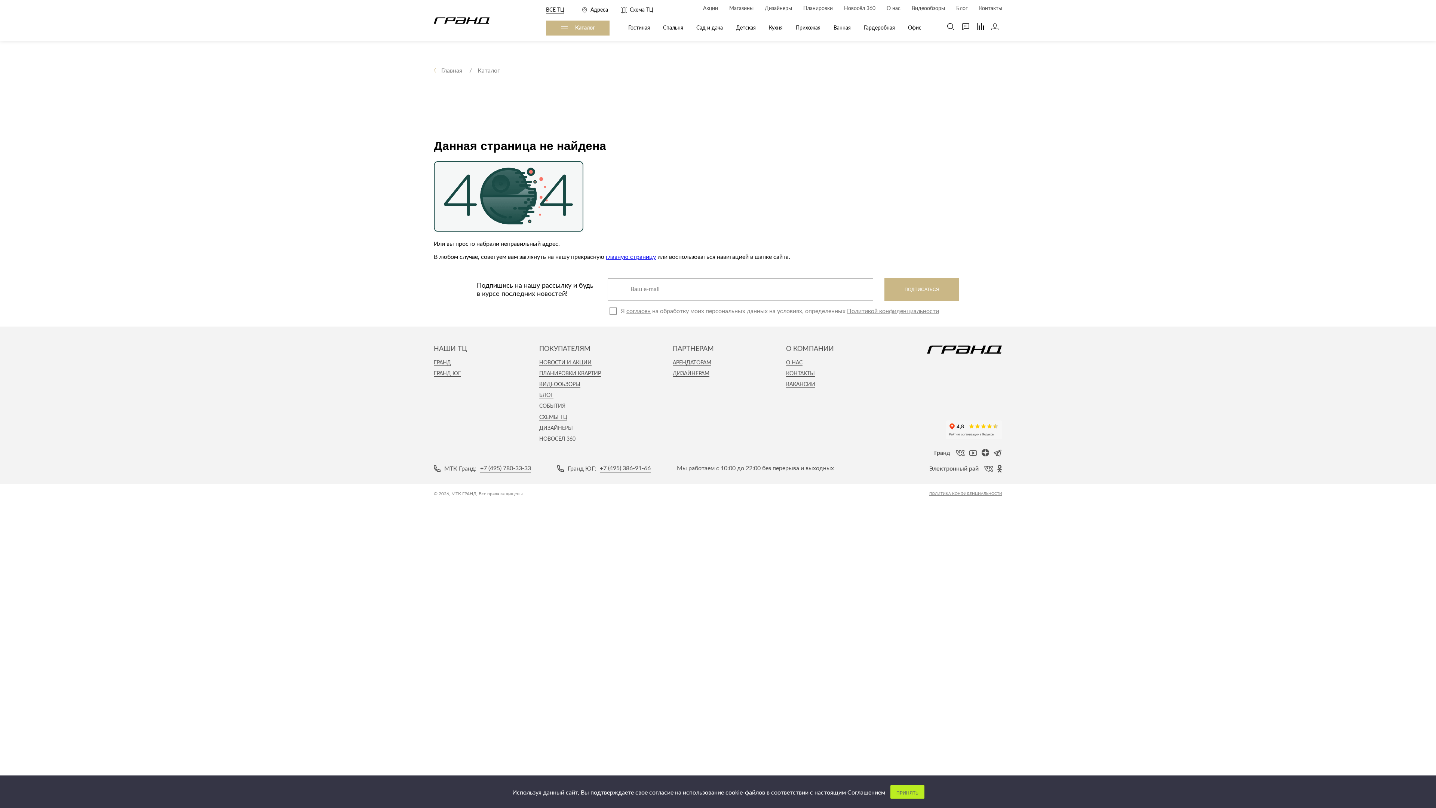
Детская (746, 28)
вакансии (800, 384)
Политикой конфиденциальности (893, 311)
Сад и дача (709, 28)
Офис (914, 28)
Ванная (842, 28)
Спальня (673, 28)
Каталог (585, 28)
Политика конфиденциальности (965, 494)
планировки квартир (570, 373)
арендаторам (692, 362)
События (552, 406)
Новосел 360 (557, 439)
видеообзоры (559, 384)
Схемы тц (553, 417)
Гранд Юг (447, 373)
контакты (800, 373)
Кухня (776, 28)
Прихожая (808, 28)
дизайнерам (691, 373)
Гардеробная (879, 28)
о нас (794, 362)
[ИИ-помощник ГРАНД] (962, 26)
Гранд (442, 362)
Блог (546, 395)
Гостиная (639, 28)
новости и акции (565, 362)
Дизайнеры (556, 428)
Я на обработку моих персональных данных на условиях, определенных (780, 311)
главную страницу (631, 257)
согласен (638, 311)
